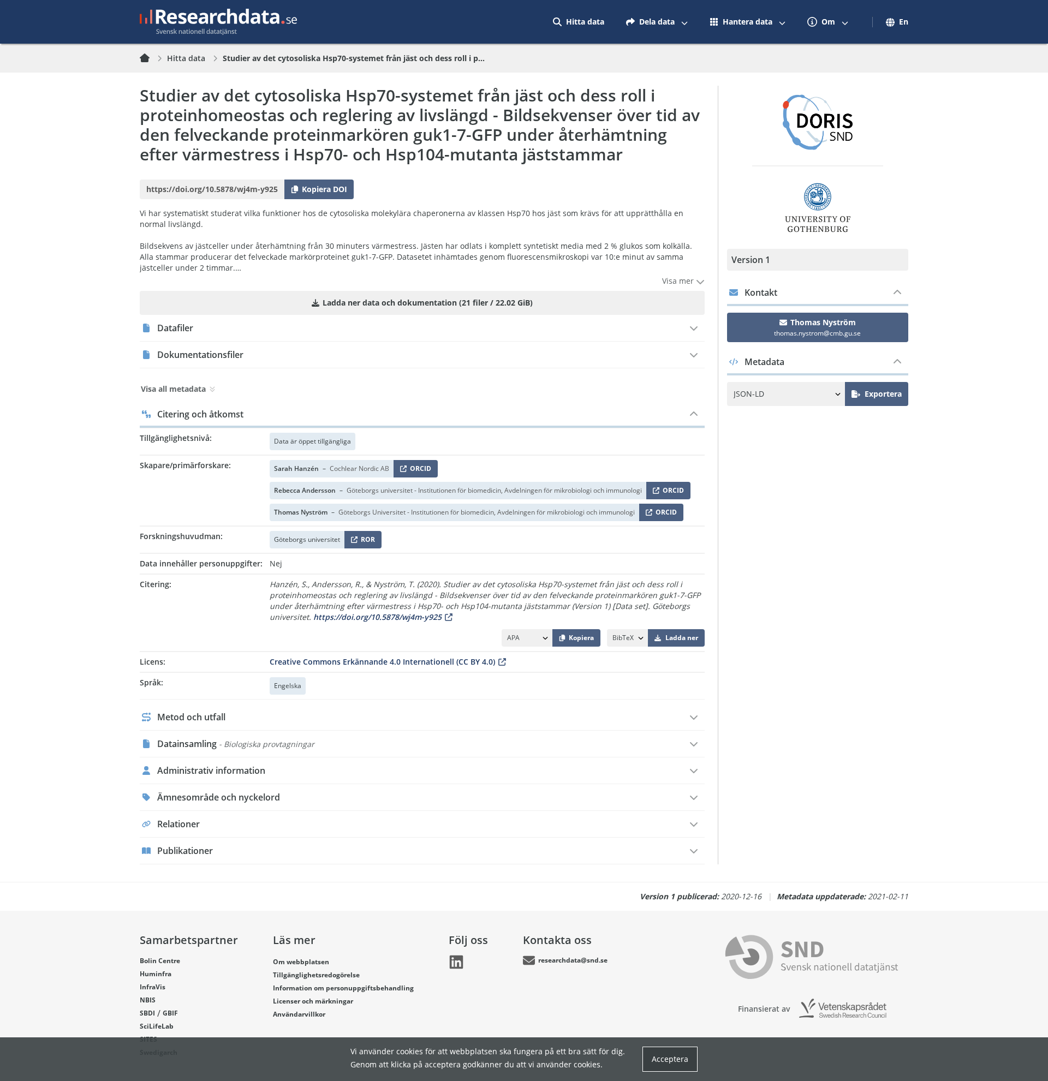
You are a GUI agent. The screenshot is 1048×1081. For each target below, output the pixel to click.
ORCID (419, 470)
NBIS (148, 1000)
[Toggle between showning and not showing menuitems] (684, 21)
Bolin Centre (160, 960)
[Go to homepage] (218, 21)
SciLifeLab (157, 1026)
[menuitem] (578, 22)
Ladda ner (681, 637)
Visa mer (679, 281)
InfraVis (152, 987)
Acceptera (670, 1059)
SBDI (147, 1013)
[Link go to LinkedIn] (456, 962)
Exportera (883, 394)
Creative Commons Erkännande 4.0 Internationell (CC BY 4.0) (382, 661)
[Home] (151, 58)
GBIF (170, 1013)
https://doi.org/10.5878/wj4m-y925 (377, 617)
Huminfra (155, 973)
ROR (366, 541)
